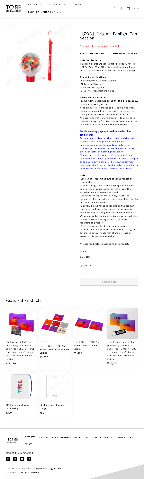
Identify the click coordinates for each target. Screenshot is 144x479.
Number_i (78, 437)
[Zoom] (38, 56)
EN (135, 8)
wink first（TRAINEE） (127, 437)
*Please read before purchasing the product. (104, 243)
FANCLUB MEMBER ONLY (43, 12)
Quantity (85, 265)
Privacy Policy (28, 468)
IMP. (87, 437)
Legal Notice (41, 468)
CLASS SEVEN (106, 437)
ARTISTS (34, 4)
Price (83, 251)
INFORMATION (56, 4)
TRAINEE (28, 444)
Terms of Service (13, 468)
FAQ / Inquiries (55, 468)
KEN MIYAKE (44, 437)
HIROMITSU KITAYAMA (61, 437)
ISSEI (95, 437)
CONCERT (77, 4)
